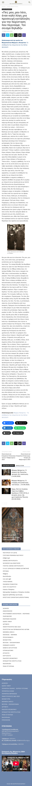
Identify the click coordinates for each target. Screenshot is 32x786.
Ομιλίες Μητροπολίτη (12, 6)
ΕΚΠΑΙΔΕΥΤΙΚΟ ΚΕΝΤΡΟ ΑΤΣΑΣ (12, 661)
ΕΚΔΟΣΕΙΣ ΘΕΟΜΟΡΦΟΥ (10, 658)
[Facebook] (3, 35)
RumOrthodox (7, 576)
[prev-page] (3, 503)
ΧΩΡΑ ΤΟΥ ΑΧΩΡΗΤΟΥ (9, 587)
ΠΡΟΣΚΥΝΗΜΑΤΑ (8, 637)
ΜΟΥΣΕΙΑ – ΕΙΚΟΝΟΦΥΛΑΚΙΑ (11, 642)
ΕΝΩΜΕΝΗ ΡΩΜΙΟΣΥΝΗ (10, 584)
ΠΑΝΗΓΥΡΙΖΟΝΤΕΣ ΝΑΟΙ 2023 (12, 627)
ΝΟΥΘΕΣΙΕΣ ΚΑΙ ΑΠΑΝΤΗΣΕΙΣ (11, 563)
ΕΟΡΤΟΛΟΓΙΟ (7, 655)
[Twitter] (7, 35)
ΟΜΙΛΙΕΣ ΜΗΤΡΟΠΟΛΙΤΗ (10, 560)
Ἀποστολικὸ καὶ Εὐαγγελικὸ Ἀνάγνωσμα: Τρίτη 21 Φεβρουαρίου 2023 (9, 456)
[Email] (16, 35)
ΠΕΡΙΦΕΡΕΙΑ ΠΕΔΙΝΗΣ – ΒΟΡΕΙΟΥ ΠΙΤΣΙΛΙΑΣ (15, 688)
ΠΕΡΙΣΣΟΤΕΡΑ (20, 465)
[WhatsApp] (12, 35)
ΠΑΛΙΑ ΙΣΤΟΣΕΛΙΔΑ (8, 666)
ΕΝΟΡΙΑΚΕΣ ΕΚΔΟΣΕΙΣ (9, 619)
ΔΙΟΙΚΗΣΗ (6, 608)
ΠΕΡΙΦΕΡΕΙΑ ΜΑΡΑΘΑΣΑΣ (9, 693)
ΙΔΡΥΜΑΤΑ (6, 624)
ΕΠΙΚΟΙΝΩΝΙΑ (6, 720)
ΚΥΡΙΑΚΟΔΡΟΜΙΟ (8, 650)
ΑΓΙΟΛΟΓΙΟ (6, 653)
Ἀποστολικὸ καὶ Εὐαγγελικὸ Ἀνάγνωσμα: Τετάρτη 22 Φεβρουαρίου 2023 (23, 456)
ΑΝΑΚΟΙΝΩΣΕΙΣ (7, 611)
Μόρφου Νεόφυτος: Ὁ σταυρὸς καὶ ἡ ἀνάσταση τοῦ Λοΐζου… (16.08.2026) (21, 482)
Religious (5, 574)
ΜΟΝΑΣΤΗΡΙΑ (7, 640)
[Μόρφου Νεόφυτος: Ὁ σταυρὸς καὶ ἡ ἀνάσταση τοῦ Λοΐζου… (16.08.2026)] (6, 483)
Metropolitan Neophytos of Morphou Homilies (16, 592)
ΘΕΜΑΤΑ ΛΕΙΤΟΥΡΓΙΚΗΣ (10, 648)
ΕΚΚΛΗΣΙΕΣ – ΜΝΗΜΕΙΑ (10, 634)
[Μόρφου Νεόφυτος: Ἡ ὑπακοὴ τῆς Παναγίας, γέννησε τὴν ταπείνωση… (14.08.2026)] (6, 472)
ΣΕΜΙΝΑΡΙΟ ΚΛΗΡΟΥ (9, 645)
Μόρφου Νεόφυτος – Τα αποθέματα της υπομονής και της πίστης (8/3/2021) (15, 415)
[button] (3, 2)
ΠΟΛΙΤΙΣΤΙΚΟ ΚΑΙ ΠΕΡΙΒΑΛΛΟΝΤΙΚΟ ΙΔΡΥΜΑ (16, 629)
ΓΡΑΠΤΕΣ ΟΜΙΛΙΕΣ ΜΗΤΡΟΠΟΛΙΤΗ (13, 566)
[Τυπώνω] (20, 35)
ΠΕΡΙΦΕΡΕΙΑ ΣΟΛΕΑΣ (8, 691)
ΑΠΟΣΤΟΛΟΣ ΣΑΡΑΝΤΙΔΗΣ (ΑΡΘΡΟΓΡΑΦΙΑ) (16, 597)
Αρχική (3, 6)
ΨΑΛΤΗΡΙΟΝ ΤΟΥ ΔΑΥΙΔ (10, 553)
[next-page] (6, 503)
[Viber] (24, 35)
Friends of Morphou (8, 589)
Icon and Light (7, 579)
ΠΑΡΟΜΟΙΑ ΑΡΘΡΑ (8, 465)
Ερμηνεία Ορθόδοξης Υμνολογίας (12, 595)
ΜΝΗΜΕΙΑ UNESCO (8, 632)
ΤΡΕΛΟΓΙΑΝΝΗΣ (7, 581)
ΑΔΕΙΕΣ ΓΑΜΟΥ (7, 621)
